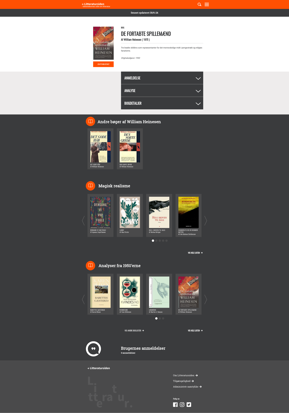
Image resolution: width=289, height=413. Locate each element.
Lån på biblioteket (103, 64)
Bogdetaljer (133, 103)
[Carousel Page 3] (160, 241)
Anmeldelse (132, 77)
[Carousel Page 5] (166, 241)
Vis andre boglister (133, 330)
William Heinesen (132, 39)
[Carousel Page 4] (163, 241)
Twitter (189, 404)
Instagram (182, 404)
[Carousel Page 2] (156, 241)
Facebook (175, 404)
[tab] (162, 78)
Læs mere (97, 165)
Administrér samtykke (185, 386)
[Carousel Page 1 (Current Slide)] (153, 241)
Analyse (129, 90)
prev (83, 220)
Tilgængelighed (181, 381)
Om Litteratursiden (183, 375)
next (205, 220)
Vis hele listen (194, 252)
